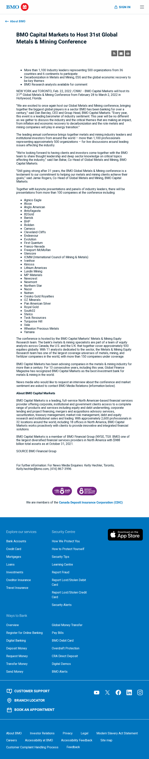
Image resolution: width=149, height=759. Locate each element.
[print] (128, 53)
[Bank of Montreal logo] (17, 7)
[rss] (114, 53)
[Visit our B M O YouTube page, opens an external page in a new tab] (96, 692)
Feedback (73, 747)
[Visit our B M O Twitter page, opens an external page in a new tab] (107, 692)
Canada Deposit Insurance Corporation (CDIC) (91, 502)
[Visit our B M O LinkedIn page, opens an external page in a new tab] (129, 692)
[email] (121, 53)
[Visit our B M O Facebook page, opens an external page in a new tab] (118, 692)
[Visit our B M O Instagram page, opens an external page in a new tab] (140, 692)
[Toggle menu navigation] (142, 7)
